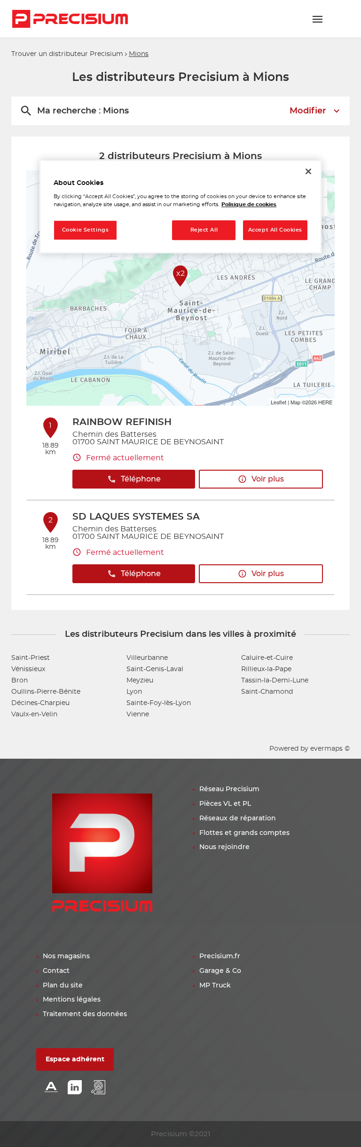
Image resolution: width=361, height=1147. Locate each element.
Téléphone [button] (141, 479)
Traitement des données (85, 1014)
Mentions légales (72, 999)
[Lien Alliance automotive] (51, 1088)
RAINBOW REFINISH (122, 422)
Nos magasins (66, 956)
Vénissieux (28, 669)
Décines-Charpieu (40, 703)
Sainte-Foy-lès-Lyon (158, 703)
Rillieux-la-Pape (266, 669)
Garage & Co (220, 971)
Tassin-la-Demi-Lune (274, 680)
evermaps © (330, 749)
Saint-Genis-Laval (154, 669)
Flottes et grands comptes (244, 833)
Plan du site (63, 985)
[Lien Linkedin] (75, 1088)
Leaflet (278, 402)
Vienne (137, 714)
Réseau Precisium (229, 789)
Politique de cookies (248, 204)
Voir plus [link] (267, 479)
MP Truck (215, 985)
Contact (56, 971)
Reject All (204, 230)
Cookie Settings (85, 230)
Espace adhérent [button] (75, 1059)
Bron (19, 680)
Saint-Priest (30, 658)
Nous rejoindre (224, 847)
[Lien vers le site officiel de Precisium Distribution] (70, 18)
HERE (325, 402)
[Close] (308, 171)
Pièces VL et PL (225, 804)
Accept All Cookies (275, 230)
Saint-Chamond (267, 692)
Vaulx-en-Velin (34, 714)
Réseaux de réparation (237, 818)
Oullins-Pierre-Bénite (45, 692)
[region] (180, 207)
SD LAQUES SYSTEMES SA (136, 516)
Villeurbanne (147, 658)
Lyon (134, 692)
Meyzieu (139, 680)
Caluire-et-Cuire (267, 658)
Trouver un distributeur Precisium (67, 54)
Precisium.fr (219, 956)
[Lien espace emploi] (98, 1088)
